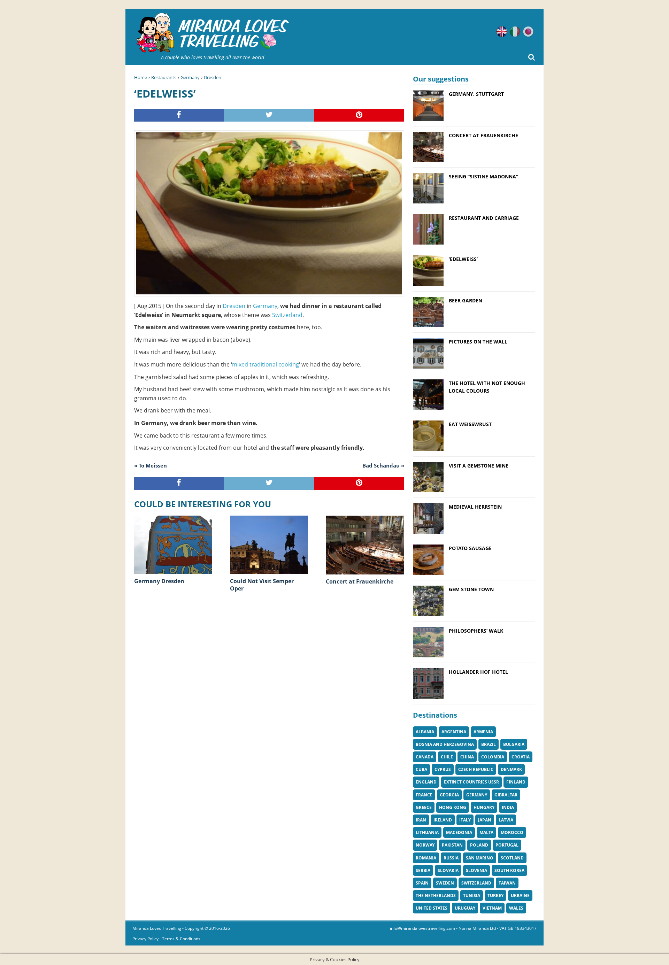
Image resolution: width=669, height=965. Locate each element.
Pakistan (452, 845)
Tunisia (471, 895)
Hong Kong (452, 807)
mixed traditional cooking (265, 364)
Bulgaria (513, 744)
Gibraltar (505, 795)
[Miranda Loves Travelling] (212, 33)
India (508, 807)
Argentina (453, 732)
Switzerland (287, 315)
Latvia (506, 820)
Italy (465, 820)
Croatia (521, 757)
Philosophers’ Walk (476, 630)
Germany (190, 77)
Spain (422, 883)
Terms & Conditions (181, 939)
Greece (424, 807)
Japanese (528, 31)
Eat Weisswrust (470, 424)
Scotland (512, 858)
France (424, 795)
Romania (426, 858)
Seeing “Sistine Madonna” (483, 176)
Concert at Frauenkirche (359, 581)
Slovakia (448, 870)
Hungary (484, 807)
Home (140, 77)
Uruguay (465, 908)
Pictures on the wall (478, 341)
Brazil (488, 744)
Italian (515, 31)
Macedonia (459, 832)
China (467, 757)
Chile (447, 757)
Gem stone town (471, 589)
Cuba (421, 769)
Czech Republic (475, 769)
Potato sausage (470, 548)
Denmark (511, 769)
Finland (515, 782)
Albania (425, 732)
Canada (424, 757)
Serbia (423, 870)
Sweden (445, 883)
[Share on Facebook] (179, 115)
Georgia (449, 795)
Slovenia (476, 870)
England (426, 782)
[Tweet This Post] (269, 115)
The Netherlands (436, 895)
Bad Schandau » (383, 465)
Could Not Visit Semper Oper (262, 584)
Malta (486, 832)
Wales (516, 908)
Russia (451, 858)
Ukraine (520, 895)
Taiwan (507, 883)
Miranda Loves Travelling (156, 928)
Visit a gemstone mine (478, 465)
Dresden (212, 77)
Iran (421, 820)
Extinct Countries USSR (471, 782)
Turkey (495, 895)
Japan (484, 820)
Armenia (483, 732)
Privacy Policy (145, 939)
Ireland (442, 820)
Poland (479, 845)
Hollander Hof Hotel (478, 672)
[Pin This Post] (359, 115)
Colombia (492, 757)
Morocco (512, 832)
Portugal (506, 845)
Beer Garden (465, 300)
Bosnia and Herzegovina (445, 744)
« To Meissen (150, 465)
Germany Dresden (159, 581)
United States (431, 908)
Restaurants (163, 77)
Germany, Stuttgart (476, 94)
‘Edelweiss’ (463, 259)
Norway (425, 845)
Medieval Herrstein (475, 506)
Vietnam (492, 908)
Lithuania (427, 832)
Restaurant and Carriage (484, 218)
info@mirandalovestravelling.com (422, 928)
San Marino (479, 858)
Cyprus (443, 769)
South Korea (509, 870)
